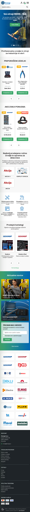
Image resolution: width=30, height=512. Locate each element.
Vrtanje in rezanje (5, 454)
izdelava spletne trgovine (12, 510)
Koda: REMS (15, 24)
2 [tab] (14, 45)
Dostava (3, 491)
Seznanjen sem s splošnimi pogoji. (13, 335)
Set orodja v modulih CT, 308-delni (8, 129)
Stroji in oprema (5, 456)
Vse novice (15, 346)
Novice (3, 475)
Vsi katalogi (15, 268)
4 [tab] (18, 45)
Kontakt (3, 477)
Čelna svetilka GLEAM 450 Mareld (22, 128)
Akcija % (3, 461)
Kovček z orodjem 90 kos (7, 82)
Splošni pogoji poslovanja (7, 488)
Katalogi (3, 472)
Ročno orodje (4, 452)
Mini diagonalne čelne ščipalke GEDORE (22, 83)
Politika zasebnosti (5, 486)
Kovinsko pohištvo (5, 458)
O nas (2, 470)
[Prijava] (22, 2)
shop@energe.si (7, 443)
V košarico (6, 92)
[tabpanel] (15, 29)
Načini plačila (4, 489)
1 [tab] (12, 45)
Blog (2, 474)
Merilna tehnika (5, 459)
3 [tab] (16, 45)
